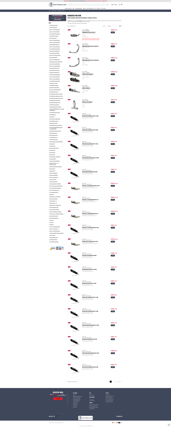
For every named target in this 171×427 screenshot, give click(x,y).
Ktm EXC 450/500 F (53, 173)
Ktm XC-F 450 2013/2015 (54, 76)
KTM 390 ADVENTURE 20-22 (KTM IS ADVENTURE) (56, 110)
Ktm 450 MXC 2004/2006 (54, 34)
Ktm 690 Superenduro (53, 121)
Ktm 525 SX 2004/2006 (54, 68)
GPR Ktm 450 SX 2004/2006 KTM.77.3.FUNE (90, 311)
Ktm (50, 23)
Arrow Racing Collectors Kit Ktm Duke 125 (90, 46)
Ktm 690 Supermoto (53, 123)
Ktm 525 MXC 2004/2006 (54, 49)
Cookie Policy (75, 404)
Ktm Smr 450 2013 (53, 38)
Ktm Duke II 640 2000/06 (54, 161)
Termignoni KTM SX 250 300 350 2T (88, 32)
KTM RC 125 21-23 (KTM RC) (54, 196)
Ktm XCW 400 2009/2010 (54, 74)
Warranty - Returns (76, 401)
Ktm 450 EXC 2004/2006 (54, 81)
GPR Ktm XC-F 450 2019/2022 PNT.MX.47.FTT (90, 199)
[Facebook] (54, 416)
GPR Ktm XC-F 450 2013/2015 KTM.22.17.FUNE (90, 227)
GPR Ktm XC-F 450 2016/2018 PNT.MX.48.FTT (90, 213)
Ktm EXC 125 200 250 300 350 (55, 166)
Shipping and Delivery (76, 399)
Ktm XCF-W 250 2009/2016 (55, 89)
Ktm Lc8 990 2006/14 (53, 192)
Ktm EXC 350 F (52, 171)
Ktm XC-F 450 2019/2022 (54, 46)
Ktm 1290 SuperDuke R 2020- (55, 106)
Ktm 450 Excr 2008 (53, 83)
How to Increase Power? (93, 406)
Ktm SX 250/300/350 (53, 218)
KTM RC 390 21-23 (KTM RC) (55, 205)
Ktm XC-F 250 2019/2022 (54, 79)
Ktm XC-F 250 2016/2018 (54, 59)
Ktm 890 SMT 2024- (53, 239)
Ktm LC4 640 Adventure (54, 190)
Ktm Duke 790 (52, 154)
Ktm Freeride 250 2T (53, 181)
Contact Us (75, 407)
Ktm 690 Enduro (52, 114)
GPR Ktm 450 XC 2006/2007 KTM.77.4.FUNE (90, 297)
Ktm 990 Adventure (53, 137)
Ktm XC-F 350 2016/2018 (54, 42)
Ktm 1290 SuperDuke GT (54, 104)
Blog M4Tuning (91, 395)
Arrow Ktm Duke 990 (86, 88)
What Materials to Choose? (93, 407)
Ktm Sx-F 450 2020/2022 (54, 231)
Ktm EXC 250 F (52, 168)
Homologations (92, 408)
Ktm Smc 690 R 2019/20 (54, 209)
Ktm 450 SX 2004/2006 (54, 53)
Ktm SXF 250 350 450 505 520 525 (56, 233)
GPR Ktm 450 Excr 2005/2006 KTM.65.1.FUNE (90, 353)
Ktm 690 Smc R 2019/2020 (54, 119)
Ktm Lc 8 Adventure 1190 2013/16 (55, 186)
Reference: (84, 30)
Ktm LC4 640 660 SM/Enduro (55, 188)
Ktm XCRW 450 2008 (53, 85)
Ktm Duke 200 (52, 146)
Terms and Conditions (76, 397)
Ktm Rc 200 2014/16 (53, 198)
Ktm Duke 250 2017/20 (54, 148)
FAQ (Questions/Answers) (77, 396)
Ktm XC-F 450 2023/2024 (54, 66)
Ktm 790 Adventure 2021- (54, 70)
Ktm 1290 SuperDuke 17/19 (54, 102)
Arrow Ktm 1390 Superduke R (87, 74)
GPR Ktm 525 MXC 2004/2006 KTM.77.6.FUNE (90, 157)
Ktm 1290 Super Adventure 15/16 (55, 94)
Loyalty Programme (76, 400)
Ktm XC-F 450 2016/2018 (54, 29)
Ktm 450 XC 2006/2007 (54, 72)
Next (121, 382)
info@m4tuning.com (109, 401)
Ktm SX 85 (51, 224)
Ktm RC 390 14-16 (53, 201)
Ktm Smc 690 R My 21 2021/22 (55, 211)
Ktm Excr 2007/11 (52, 179)
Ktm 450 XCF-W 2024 (53, 36)
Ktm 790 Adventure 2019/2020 (55, 125)
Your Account (91, 399)
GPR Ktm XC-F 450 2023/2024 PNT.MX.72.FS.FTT (91, 185)
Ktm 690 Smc (52, 116)
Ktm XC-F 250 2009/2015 (54, 40)
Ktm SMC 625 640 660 (53, 207)
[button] (58, 398)
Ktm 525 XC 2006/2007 (54, 87)
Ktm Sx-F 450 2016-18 (53, 229)
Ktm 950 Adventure (53, 133)
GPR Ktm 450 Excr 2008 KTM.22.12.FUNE (89, 339)
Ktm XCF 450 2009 (53, 57)
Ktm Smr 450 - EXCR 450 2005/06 (56, 213)
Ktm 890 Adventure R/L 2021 (55, 131)
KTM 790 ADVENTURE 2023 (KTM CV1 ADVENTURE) (56, 128)
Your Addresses (91, 400)
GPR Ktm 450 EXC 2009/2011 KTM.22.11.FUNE (90, 367)
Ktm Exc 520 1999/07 (53, 175)
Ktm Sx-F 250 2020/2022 (54, 226)
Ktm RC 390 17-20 (53, 203)
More (113, 32)
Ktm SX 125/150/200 (53, 216)
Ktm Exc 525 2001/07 (53, 177)
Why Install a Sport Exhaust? (94, 404)
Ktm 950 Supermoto (53, 135)
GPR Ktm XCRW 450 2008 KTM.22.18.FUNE (89, 171)
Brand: (83, 29)
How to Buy (75, 405)
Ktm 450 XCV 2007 (53, 27)
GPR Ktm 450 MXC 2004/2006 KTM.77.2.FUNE (90, 325)
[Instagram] (56, 416)
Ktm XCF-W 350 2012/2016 (54, 55)
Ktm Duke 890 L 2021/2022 (54, 156)
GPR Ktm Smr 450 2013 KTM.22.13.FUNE (89, 269)
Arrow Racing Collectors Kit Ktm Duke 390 (90, 60)
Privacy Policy (75, 403)
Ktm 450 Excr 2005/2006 (54, 64)
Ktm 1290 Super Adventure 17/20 (56, 96)
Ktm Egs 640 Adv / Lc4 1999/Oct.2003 (53, 164)
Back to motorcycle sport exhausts (81, 23)
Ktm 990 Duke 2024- (53, 237)
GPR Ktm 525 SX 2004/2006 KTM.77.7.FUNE (90, 143)
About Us (74, 395)
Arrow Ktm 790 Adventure (87, 102)
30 (118, 381)
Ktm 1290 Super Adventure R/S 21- (56, 98)
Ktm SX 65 (51, 222)
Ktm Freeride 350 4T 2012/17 (55, 183)
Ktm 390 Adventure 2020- (54, 112)
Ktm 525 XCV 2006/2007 (54, 51)
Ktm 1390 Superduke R (54, 241)
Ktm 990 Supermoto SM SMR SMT (56, 141)
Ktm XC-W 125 (52, 235)
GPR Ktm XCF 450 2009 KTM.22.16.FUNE (89, 255)
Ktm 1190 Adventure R (53, 91)
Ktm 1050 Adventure (53, 25)
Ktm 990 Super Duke (53, 139)
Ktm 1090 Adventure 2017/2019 (55, 61)
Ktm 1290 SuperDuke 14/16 (54, 100)
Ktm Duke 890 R (52, 158)
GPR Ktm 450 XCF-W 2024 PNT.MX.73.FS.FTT (90, 241)
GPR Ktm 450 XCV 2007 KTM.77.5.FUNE (89, 283)
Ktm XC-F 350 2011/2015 (54, 31)
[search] (108, 5)
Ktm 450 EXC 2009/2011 (54, 44)
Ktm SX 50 (51, 220)
